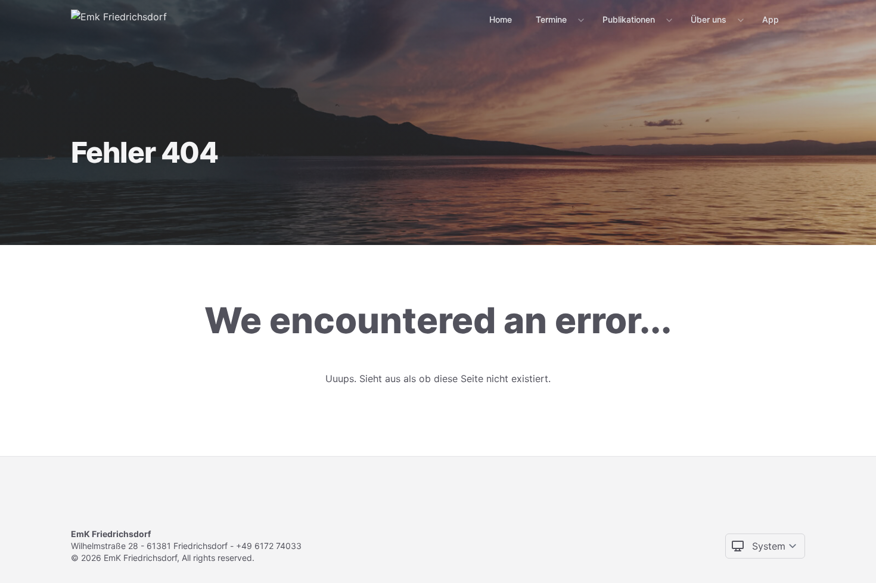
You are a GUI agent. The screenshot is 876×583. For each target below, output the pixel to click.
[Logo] (119, 19)
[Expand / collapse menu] (580, 19)
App (770, 19)
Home (500, 19)
